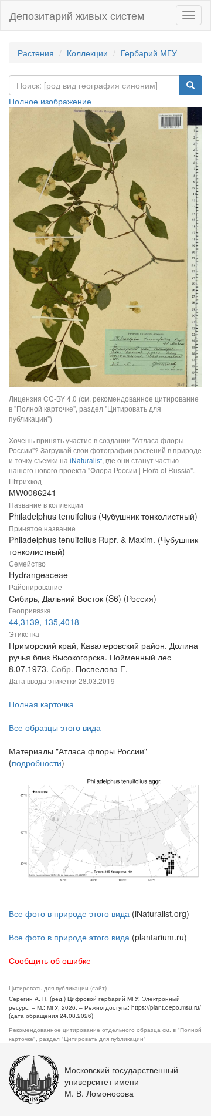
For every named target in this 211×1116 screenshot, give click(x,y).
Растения (36, 53)
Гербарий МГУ (149, 53)
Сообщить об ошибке (50, 960)
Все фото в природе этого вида (69, 913)
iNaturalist (86, 460)
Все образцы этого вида (55, 727)
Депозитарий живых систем (76, 15)
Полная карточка (41, 704)
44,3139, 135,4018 (44, 622)
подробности (37, 762)
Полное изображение (50, 101)
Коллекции (87, 53)
